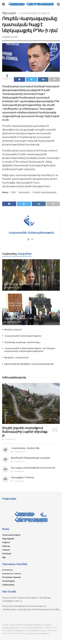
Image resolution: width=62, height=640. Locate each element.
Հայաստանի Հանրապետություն (31, 232)
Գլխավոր (9, 13)
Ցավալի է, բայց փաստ (16, 357)
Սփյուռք (6, 546)
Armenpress (7, 570)
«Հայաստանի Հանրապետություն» (23, 336)
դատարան (24, 192)
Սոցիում (6, 542)
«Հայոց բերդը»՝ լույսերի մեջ (25, 448)
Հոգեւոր (6, 550)
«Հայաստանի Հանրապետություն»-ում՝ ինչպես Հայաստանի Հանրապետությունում (29, 349)
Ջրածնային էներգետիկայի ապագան (30, 457)
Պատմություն (8, 581)
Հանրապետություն (35, 13)
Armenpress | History (11, 574)
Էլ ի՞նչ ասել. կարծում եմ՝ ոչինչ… (22, 283)
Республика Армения (11, 577)
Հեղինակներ (8, 585)
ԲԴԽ (13, 192)
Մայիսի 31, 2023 (13, 288)
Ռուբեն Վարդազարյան (44, 192)
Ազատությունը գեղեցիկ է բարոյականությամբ (29, 364)
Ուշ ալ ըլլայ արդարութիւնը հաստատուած (33, 467)
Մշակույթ (6, 554)
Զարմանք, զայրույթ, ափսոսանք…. (22, 342)
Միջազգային (8, 539)
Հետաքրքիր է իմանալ (22, 477)
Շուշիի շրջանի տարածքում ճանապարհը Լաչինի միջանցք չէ (24, 431)
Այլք (3, 557)
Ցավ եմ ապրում (12, 329)
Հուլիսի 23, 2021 (10, 37)
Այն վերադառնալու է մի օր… (20, 318)
